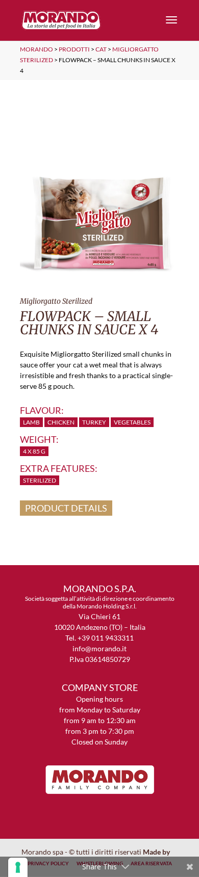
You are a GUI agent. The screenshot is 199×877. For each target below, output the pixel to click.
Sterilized (39, 480)
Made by (157, 851)
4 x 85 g (34, 451)
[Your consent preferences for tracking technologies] (18, 867)
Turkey (94, 422)
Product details (66, 508)
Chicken (60, 422)
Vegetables (132, 422)
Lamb (31, 422)
